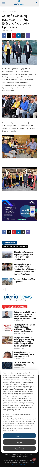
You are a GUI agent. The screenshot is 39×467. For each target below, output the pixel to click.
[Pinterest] (14, 35)
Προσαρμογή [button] (19, 449)
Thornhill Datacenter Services (19, 464)
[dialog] (19, 411)
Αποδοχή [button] (19, 436)
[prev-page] (3, 289)
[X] (9, 35)
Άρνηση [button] (19, 442)
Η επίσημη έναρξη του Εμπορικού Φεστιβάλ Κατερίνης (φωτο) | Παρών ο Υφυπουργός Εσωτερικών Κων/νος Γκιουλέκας (25, 269)
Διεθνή (19, 456)
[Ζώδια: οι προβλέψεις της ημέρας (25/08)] (7, 365)
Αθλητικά (12, 456)
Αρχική (4, 11)
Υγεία (21, 454)
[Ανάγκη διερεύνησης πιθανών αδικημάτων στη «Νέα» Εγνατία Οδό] (7, 354)
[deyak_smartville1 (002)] (19, 210)
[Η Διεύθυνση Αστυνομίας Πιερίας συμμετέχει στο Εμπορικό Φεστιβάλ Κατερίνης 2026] (7, 254)
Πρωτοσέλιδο (12, 11)
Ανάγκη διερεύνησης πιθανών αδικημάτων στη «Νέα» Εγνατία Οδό (24, 354)
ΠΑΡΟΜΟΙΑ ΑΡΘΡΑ (9, 243)
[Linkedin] (18, 35)
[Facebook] (4, 35)
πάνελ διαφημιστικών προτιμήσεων (15, 400)
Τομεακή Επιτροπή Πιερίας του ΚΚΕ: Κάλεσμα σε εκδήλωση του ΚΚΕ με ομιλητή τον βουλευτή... (24, 328)
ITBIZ (31, 462)
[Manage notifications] (34, 459)
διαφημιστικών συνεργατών (13, 428)
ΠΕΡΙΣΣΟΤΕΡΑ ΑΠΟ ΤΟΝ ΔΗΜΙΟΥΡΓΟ (14, 246)
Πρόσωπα (26, 456)
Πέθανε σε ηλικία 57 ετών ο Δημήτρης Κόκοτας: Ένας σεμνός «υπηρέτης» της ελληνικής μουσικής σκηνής (25, 315)
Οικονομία (15, 454)
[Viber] (28, 35)
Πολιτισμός (28, 454)
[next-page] (6, 289)
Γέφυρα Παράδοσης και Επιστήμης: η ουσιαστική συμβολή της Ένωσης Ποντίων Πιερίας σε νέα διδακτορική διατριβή (24, 341)
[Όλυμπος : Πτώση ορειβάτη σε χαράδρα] (7, 281)
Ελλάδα (7, 454)
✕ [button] (35, 372)
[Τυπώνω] (23, 35)
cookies (26, 428)
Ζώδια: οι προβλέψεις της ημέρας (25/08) (24, 364)
